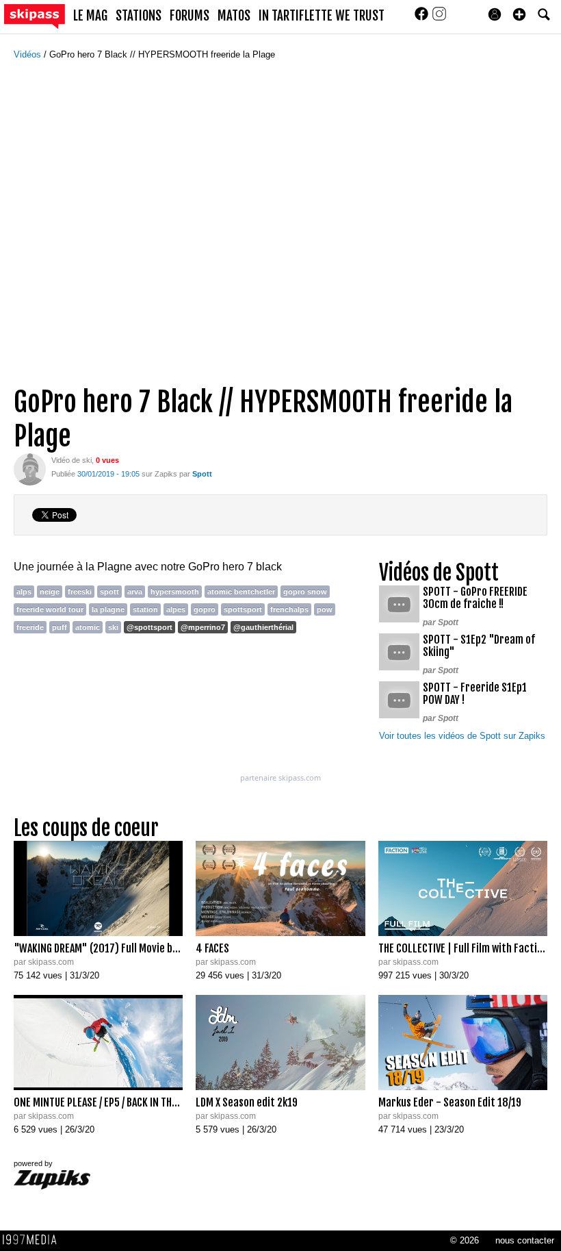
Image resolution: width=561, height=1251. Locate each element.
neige (50, 591)
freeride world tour (49, 609)
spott (109, 591)
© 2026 (464, 1240)
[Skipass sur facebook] (423, 18)
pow (324, 609)
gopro (205, 609)
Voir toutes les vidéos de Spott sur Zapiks (462, 736)
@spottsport (149, 627)
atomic (87, 627)
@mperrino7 (203, 627)
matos (234, 16)
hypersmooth (175, 591)
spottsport (243, 609)
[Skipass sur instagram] (439, 18)
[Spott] (30, 469)
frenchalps (289, 609)
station (145, 609)
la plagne (108, 609)
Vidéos (29, 54)
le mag (90, 16)
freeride (30, 627)
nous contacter (524, 1240)
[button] (519, 14)
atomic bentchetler (241, 591)
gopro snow (305, 591)
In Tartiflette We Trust (321, 16)
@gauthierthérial (263, 627)
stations (138, 16)
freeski (80, 591)
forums (189, 16)
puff (59, 627)
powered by (33, 1163)
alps (23, 591)
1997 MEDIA (33, 1240)
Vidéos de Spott (439, 572)
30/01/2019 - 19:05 (108, 474)
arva (134, 591)
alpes (175, 609)
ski (113, 627)
